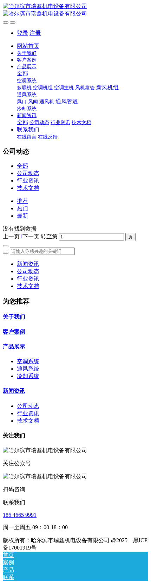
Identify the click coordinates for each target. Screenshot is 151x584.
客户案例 (14, 332)
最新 (22, 216)
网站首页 (28, 46)
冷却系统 (28, 376)
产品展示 (14, 346)
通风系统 (28, 369)
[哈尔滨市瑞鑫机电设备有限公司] (75, 10)
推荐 (22, 201)
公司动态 (28, 173)
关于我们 (14, 317)
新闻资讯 (28, 264)
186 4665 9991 (20, 515)
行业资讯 (28, 181)
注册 (35, 33)
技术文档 (28, 188)
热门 (22, 208)
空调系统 (28, 361)
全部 (22, 73)
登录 (22, 33)
